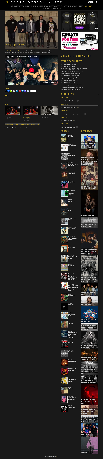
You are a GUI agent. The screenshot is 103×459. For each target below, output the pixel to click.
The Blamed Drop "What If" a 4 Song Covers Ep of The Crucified (72, 71)
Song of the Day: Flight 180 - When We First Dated (70, 75)
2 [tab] (63, 49)
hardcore (33, 124)
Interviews (28, 6)
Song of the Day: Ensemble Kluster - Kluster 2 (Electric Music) (72, 84)
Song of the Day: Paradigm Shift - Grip (68, 82)
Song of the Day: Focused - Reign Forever (68, 66)
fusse (57, 456)
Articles (59, 6)
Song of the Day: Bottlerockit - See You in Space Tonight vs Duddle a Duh (74, 77)
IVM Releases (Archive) (49, 8)
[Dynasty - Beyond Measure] (49, 110)
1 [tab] (61, 49)
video (38, 124)
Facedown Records (9, 51)
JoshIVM (14, 47)
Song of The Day (77, 6)
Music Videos (87, 6)
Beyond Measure (9, 124)
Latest (16, 6)
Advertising (68, 6)
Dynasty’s (20, 51)
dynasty (16, 124)
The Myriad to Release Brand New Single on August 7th (70, 73)
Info (58, 8)
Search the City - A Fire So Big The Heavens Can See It (70, 70)
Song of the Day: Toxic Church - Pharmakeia (68, 64)
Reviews (22, 6)
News (46, 6)
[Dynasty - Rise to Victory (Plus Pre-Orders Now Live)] (31, 110)
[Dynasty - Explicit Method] (13, 110)
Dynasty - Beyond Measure (47, 116)
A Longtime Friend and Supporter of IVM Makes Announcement (72, 87)
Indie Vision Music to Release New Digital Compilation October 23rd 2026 (74, 68)
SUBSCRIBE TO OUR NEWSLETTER (76, 55)
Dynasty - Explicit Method (10, 116)
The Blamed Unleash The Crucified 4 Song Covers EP (70, 89)
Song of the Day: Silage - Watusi (66, 120)
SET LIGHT (91, 2)
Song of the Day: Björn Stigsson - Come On (68, 107)
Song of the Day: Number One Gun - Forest (68, 86)
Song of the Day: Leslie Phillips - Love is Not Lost (69, 80)
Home (11, 6)
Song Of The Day (38, 6)
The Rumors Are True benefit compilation (68, 78)
